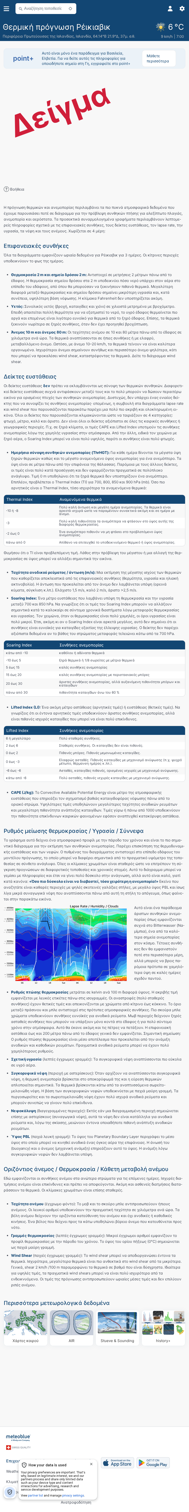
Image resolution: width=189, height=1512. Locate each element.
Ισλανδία (83, 36)
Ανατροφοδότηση (76, 1502)
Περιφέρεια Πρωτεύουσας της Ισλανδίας (38, 36)
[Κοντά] (70, 8)
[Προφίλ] (170, 8)
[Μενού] (6, 9)
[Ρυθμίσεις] (182, 8)
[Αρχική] (18, 1437)
